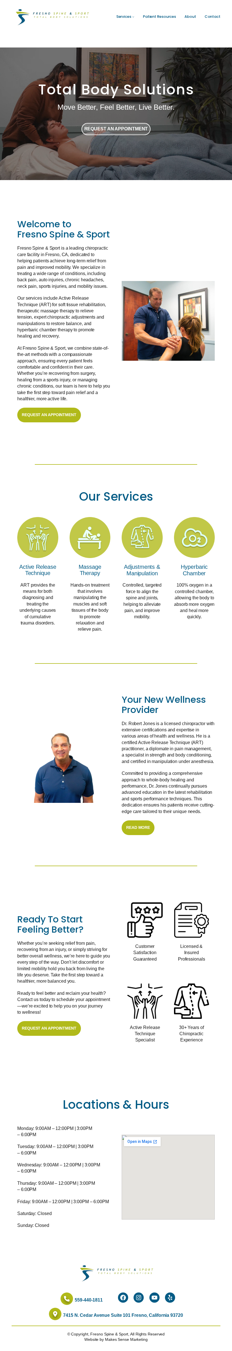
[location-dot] (55, 1314)
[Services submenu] (133, 17)
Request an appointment (116, 128)
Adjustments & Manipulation (142, 570)
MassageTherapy (90, 570)
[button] (49, 415)
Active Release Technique (37, 570)
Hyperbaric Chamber (194, 570)
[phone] (67, 1298)
